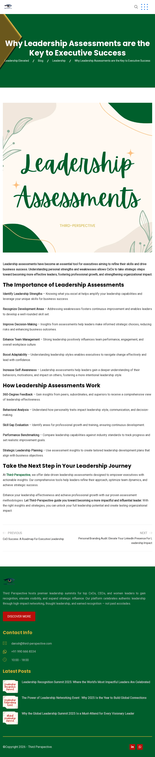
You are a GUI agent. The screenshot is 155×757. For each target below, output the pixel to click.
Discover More (19, 616)
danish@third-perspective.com (31, 643)
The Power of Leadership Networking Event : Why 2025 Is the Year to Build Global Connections (84, 698)
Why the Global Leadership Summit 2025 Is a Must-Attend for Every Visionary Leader (78, 713)
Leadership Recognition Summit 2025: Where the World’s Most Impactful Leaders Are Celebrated (86, 682)
